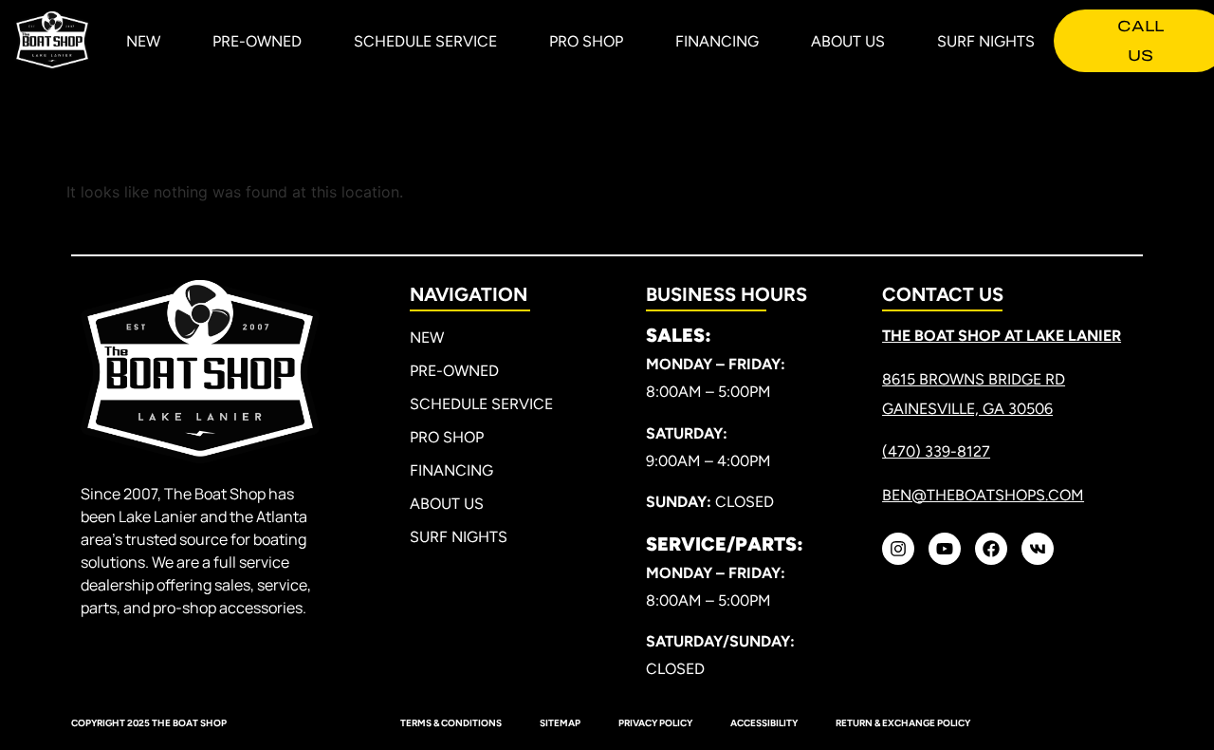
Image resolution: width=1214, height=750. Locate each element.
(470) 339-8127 (936, 451)
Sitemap (560, 723)
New (143, 41)
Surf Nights (986, 41)
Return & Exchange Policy (903, 723)
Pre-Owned (257, 41)
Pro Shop (586, 41)
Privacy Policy (655, 723)
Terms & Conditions (451, 723)
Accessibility (764, 723)
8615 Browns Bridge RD (973, 379)
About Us (848, 41)
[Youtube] (945, 549)
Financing (717, 41)
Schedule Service (425, 41)
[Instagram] (898, 549)
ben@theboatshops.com (983, 495)
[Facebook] (991, 549)
